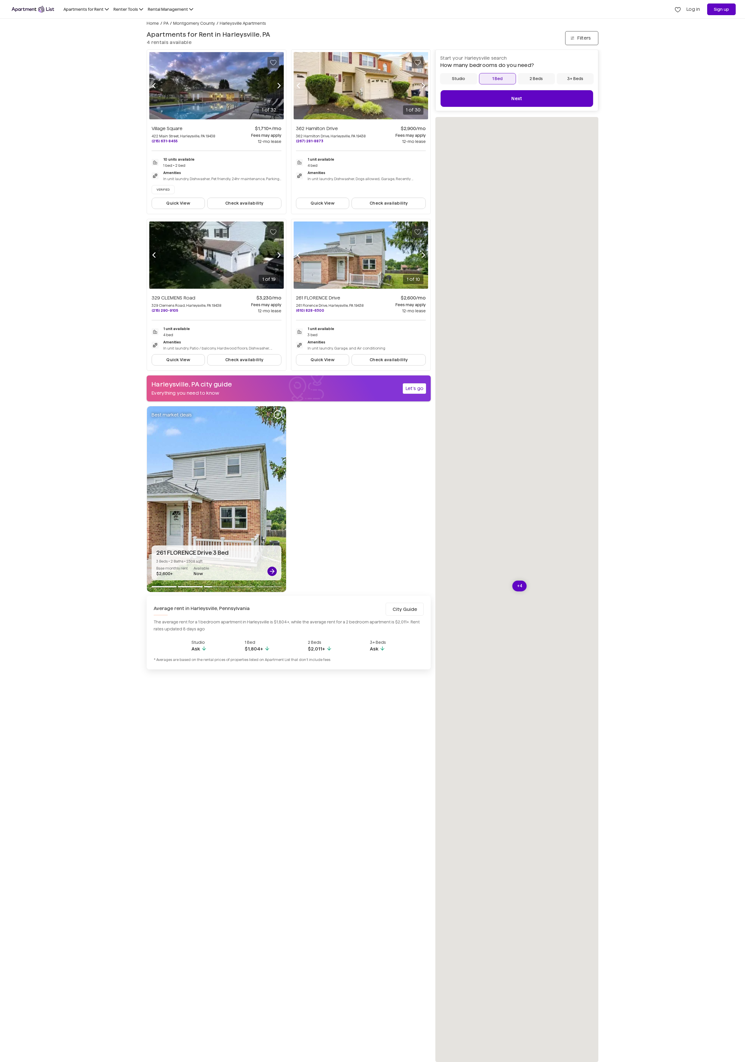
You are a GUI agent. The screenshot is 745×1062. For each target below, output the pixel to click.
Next (516, 98)
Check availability (244, 203)
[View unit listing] (272, 571)
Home (153, 23)
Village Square (167, 128)
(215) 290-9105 (165, 310)
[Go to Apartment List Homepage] (32, 9)
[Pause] (278, 414)
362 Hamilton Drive (317, 128)
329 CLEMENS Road (173, 297)
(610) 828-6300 (310, 310)
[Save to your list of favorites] (273, 62)
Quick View (178, 203)
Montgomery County (194, 23)
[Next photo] (279, 86)
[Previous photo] (154, 86)
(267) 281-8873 (309, 141)
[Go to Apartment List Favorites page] (678, 9)
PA (166, 23)
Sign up (721, 9)
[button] (519, 586)
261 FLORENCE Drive (318, 297)
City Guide (405, 609)
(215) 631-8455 (165, 141)
